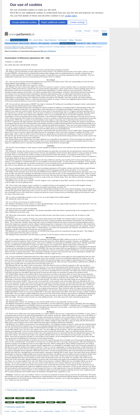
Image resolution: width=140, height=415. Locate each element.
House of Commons (11, 43)
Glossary (13, 411)
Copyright (57, 411)
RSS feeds (96, 31)
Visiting (70, 40)
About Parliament (51, 40)
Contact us (104, 31)
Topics (94, 43)
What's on (34, 43)
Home (7, 40)
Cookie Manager (81, 411)
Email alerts (87, 31)
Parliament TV (80, 43)
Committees (55, 43)
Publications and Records (45, 46)
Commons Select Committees (94, 46)
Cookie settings (77, 22)
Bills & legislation (43, 43)
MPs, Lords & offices (36, 40)
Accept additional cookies (24, 22)
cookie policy (71, 15)
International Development (11, 48)
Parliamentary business (19, 40)
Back (75, 390)
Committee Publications (60, 46)
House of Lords (24, 43)
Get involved (62, 40)
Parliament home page (18, 46)
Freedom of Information (31, 411)
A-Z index (7, 411)
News (89, 43)
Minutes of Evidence (48, 51)
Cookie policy (73, 411)
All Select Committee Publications (76, 46)
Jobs (40, 411)
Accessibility (78, 31)
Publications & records (67, 43)
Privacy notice (64, 411)
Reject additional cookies (53, 22)
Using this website (48, 411)
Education (78, 40)
